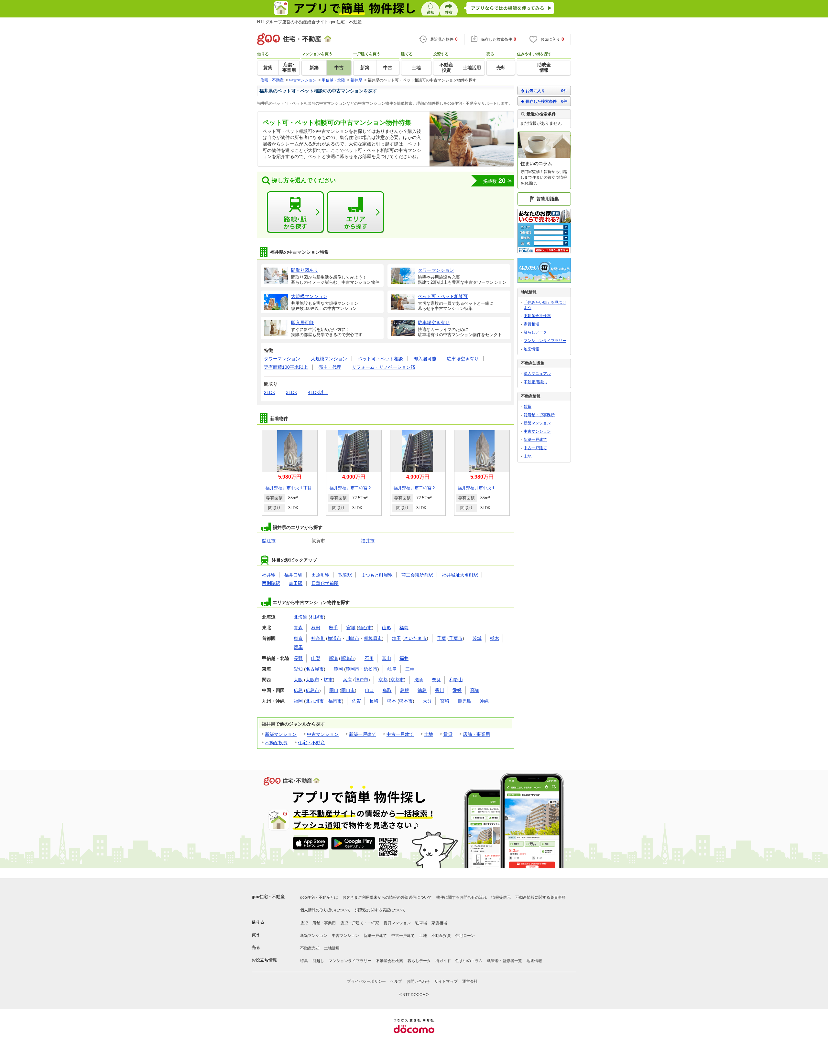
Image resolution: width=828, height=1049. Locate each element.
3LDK (291, 392)
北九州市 (315, 701)
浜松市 (370, 669)
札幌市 (317, 617)
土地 (428, 734)
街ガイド (443, 961)
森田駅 (295, 583)
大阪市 (312, 679)
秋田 (315, 627)
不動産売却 (310, 948)
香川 (439, 690)
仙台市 (365, 627)
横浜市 (334, 638)
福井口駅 (293, 574)
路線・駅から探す (295, 212)
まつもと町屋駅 (377, 574)
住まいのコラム (469, 961)
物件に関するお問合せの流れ (461, 897)
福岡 (298, 701)
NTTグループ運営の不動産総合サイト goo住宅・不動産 (309, 21)
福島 (404, 627)
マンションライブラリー (545, 340)
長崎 (373, 701)
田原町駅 (320, 574)
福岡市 (335, 701)
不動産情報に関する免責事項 (540, 897)
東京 (298, 638)
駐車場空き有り (463, 358)
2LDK (269, 392)
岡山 (333, 690)
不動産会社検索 (537, 315)
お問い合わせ (418, 981)
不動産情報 (530, 396)
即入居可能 (425, 358)
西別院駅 (271, 583)
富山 (386, 658)
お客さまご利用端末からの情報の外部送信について (387, 897)
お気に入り (546, 91)
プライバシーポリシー (366, 981)
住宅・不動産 (311, 742)
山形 (386, 627)
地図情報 (531, 349)
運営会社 (470, 981)
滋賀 (418, 679)
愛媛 (457, 690)
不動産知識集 (532, 363)
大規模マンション (329, 358)
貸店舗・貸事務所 (539, 415)
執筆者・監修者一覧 (504, 961)
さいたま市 (415, 638)
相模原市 (373, 638)
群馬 (298, 647)
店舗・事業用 (476, 734)
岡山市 (348, 690)
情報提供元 (501, 897)
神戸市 (361, 679)
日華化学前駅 (325, 583)
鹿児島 (464, 701)
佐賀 (356, 701)
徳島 (422, 690)
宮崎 (444, 701)
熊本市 (406, 701)
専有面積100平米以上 (286, 367)
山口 (369, 690)
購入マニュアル (537, 373)
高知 (474, 690)
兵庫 (347, 679)
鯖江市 (269, 540)
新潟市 (347, 658)
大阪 (298, 679)
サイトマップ (446, 981)
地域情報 (529, 292)
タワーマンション (282, 358)
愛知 (298, 669)
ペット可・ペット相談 (380, 358)
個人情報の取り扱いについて (325, 910)
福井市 (368, 540)
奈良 (436, 679)
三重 (409, 669)
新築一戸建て (362, 734)
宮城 (350, 627)
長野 (298, 658)
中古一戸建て (400, 734)
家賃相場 (531, 324)
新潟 (333, 658)
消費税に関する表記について (380, 910)
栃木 (494, 638)
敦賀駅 (345, 574)
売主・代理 (330, 367)
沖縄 (484, 701)
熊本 (391, 701)
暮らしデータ (535, 332)
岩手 (333, 627)
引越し (318, 961)
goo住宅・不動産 (268, 896)
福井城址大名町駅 (460, 574)
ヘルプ (396, 981)
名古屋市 (315, 669)
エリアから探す (355, 212)
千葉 (441, 638)
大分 (427, 701)
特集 (304, 961)
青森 (298, 627)
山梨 (315, 658)
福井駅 (269, 574)
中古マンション (323, 734)
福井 (404, 658)
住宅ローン (465, 935)
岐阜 (392, 669)
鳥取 (387, 690)
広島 (298, 690)
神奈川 (318, 638)
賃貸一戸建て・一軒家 (359, 923)
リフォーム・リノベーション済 (383, 367)
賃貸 (447, 734)
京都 (382, 679)
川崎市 (352, 638)
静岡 (338, 669)
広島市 (312, 690)
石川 (369, 658)
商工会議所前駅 (417, 574)
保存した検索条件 (546, 101)
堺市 (328, 679)
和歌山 (456, 679)
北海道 (300, 617)
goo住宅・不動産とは (319, 897)
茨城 (477, 638)
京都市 (397, 679)
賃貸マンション (397, 923)
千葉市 (456, 638)
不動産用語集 (535, 382)
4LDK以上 (318, 392)
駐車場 (421, 923)
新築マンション (281, 734)
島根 (404, 690)
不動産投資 (276, 742)
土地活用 (332, 948)
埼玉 (396, 638)
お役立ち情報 (264, 960)
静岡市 (352, 669)
